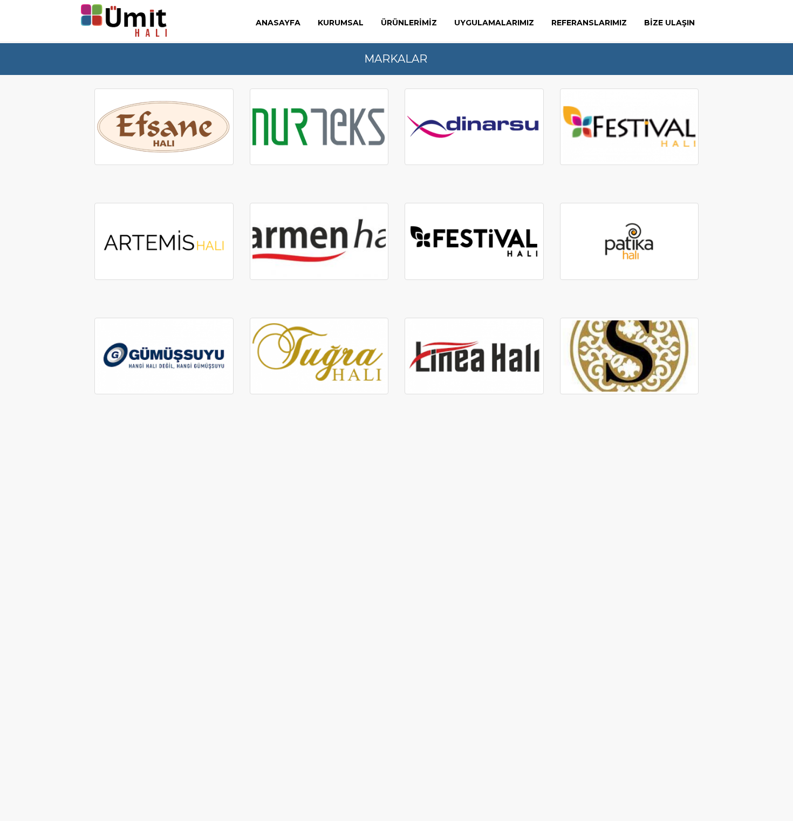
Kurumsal (341, 23)
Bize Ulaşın (669, 23)
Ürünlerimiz (409, 23)
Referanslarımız (589, 23)
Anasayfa (278, 23)
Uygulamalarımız (494, 23)
